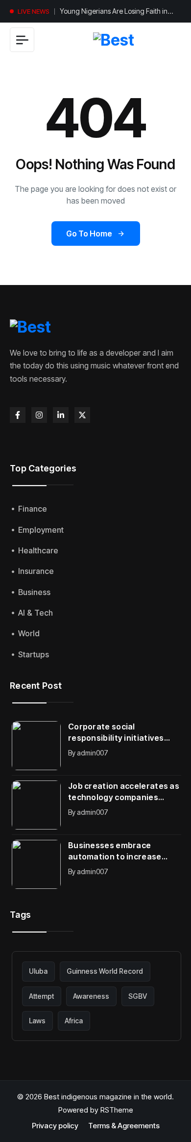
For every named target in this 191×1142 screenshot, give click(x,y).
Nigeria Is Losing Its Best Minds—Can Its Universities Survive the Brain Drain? (119, 14)
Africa (74, 1020)
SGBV (137, 996)
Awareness (91, 996)
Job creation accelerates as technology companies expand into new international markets (123, 792)
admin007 (92, 753)
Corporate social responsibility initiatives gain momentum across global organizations (116, 733)
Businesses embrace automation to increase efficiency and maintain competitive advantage (115, 851)
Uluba (38, 971)
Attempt (41, 996)
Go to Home (89, 233)
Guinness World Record (105, 971)
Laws (37, 1020)
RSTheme (116, 1110)
